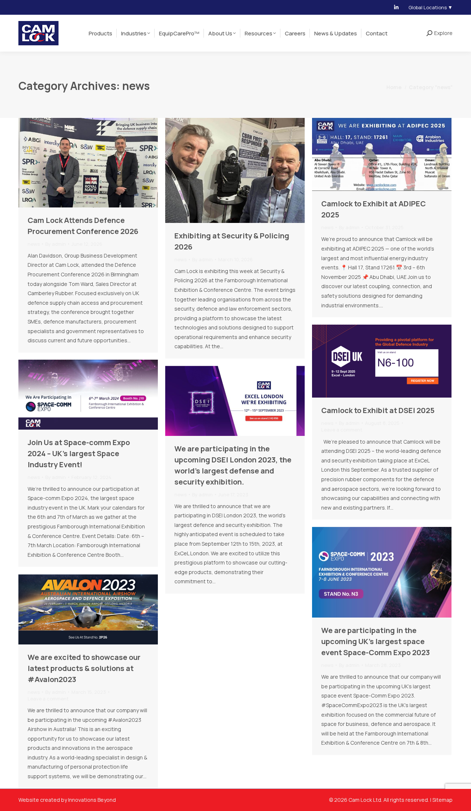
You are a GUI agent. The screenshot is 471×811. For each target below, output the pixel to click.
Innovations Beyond (92, 799)
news (34, 244)
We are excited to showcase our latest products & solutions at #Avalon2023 (84, 668)
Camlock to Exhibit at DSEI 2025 (378, 410)
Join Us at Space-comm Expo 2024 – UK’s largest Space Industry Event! (79, 453)
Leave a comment (341, 429)
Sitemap (442, 799)
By (55, 244)
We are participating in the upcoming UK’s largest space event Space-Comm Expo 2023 (375, 641)
